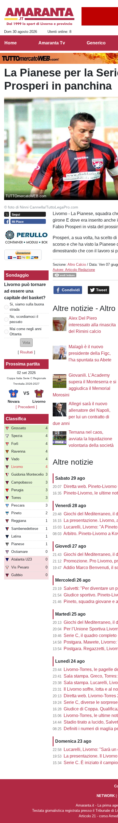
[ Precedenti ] (26, 407)
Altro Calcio (77, 264)
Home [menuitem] (10, 43)
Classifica (16, 418)
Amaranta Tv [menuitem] (51, 43)
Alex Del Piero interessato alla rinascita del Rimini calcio (92, 325)
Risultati (26, 352)
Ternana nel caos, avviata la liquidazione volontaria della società (91, 439)
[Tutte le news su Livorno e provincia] (39, 16)
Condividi (70, 290)
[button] (26, 342)
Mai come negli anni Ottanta (25, 331)
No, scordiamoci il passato (24, 319)
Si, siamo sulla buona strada (27, 307)
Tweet (101, 290)
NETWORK (106, 796)
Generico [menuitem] (96, 43)
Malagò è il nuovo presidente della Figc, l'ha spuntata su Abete (90, 353)
